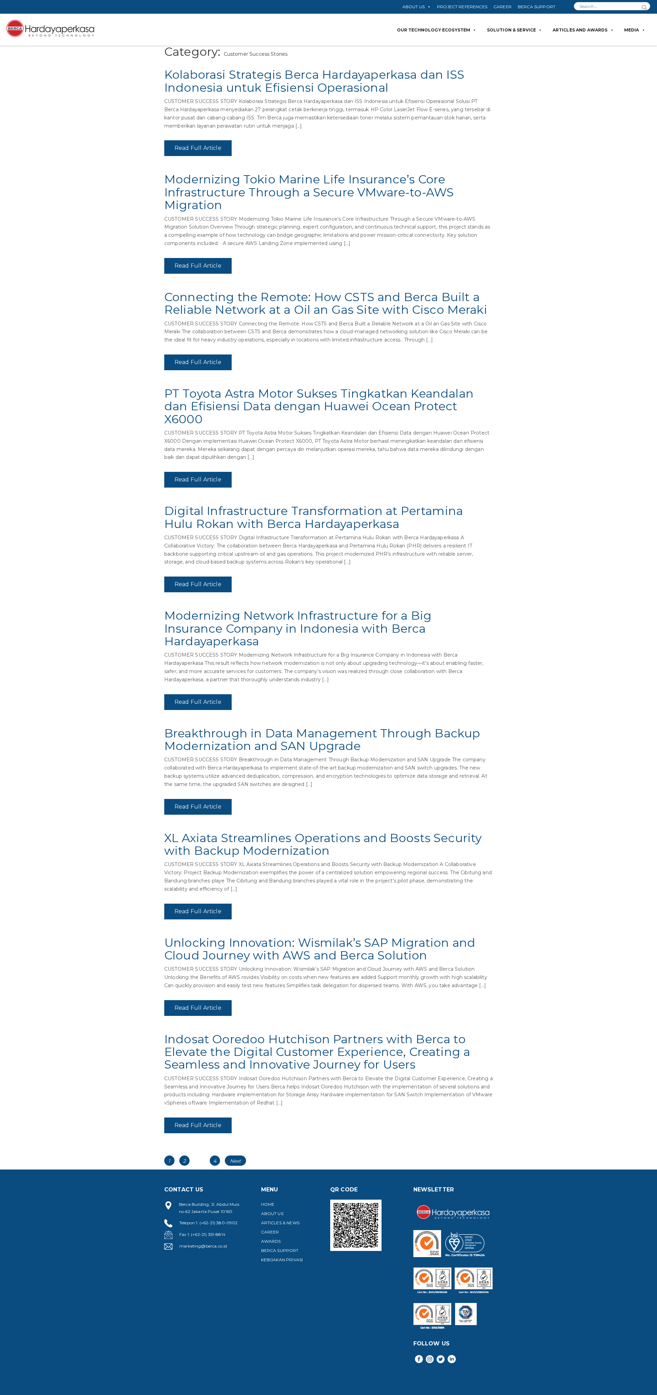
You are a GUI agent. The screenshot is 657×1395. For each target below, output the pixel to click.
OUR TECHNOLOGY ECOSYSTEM (434, 30)
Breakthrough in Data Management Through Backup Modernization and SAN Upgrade (322, 739)
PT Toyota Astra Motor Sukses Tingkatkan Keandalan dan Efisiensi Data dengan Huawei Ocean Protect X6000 (319, 406)
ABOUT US (413, 6)
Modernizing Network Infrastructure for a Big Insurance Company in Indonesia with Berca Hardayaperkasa (297, 628)
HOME (268, 1204)
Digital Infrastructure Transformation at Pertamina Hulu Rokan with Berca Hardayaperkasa (313, 517)
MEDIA (631, 30)
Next (235, 1161)
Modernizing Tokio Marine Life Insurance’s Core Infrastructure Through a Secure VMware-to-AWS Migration (309, 192)
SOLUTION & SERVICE (511, 30)
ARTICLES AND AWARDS (580, 30)
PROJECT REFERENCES (462, 6)
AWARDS (271, 1241)
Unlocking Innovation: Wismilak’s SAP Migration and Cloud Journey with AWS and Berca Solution (319, 949)
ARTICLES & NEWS (280, 1222)
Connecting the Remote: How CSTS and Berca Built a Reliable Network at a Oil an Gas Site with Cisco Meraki (325, 303)
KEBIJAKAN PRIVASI (282, 1259)
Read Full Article (198, 148)
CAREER (502, 6)
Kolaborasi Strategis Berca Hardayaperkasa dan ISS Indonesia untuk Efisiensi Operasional (314, 80)
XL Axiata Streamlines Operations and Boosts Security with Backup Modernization (322, 844)
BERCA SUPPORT (536, 6)
